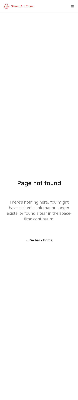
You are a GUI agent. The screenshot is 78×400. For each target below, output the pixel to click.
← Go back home (39, 240)
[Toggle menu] (72, 6)
